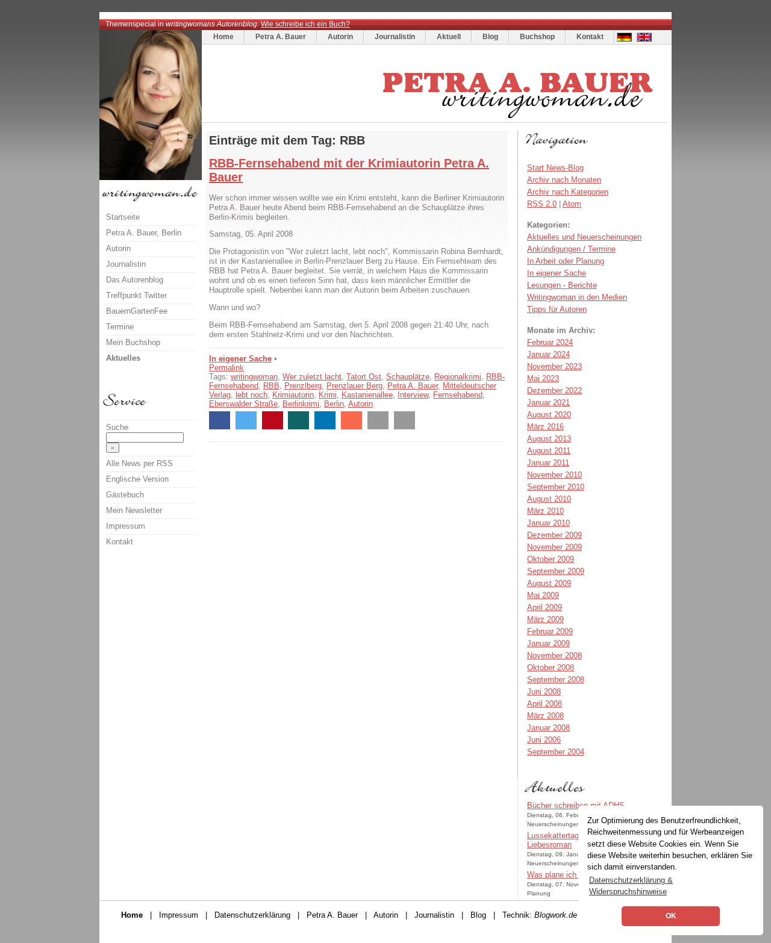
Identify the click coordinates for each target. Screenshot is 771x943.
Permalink (226, 367)
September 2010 (555, 486)
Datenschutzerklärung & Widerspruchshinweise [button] (631, 886)
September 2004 (555, 751)
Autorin (340, 36)
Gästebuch (125, 494)
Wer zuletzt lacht (312, 376)
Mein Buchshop (133, 342)
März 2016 (545, 426)
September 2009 (555, 571)
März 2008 (545, 715)
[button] (219, 420)
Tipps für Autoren (557, 309)
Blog (490, 36)
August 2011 (548, 450)
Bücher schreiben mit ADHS (576, 805)
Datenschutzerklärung (252, 915)
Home (223, 36)
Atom (572, 203)
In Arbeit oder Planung (565, 261)
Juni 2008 (544, 691)
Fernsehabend (457, 394)
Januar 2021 (548, 402)
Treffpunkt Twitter (136, 295)
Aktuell (449, 36)
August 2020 (549, 414)
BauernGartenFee (136, 311)
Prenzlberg (303, 385)
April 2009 (544, 607)
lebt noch (251, 394)
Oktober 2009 (550, 559)
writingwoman (254, 376)
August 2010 (549, 498)
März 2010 (545, 510)
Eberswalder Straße (243, 403)
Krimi (328, 394)
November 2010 (554, 474)
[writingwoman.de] (436, 119)
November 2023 (554, 366)
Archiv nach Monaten (564, 179)
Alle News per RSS (139, 463)
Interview (413, 394)
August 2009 (549, 583)
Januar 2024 (548, 354)
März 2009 (545, 619)
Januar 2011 (548, 462)
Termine (120, 326)
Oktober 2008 (550, 667)
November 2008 (554, 655)
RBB (271, 385)
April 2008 (544, 703)
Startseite (123, 217)
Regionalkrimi (457, 376)
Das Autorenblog (134, 279)
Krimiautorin (293, 394)
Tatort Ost (363, 376)
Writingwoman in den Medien (577, 297)
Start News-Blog (555, 167)
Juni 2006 (544, 739)
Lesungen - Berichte (562, 285)
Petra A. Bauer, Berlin (143, 232)
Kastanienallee (367, 394)
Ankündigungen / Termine (571, 249)
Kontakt (590, 36)
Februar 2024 (550, 342)
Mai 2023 (543, 378)
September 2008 (555, 679)
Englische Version (137, 479)
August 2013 (549, 438)
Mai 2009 (543, 595)
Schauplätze (407, 376)
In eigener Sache (240, 358)
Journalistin (395, 36)
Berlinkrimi (300, 403)
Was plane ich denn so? (569, 874)
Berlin (334, 403)
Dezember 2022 (554, 390)
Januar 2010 (548, 523)
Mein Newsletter (134, 510)
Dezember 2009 (554, 535)
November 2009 (554, 547)
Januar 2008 (548, 727)
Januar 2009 (548, 643)
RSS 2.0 (542, 203)
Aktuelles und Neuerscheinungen (584, 236)
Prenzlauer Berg (354, 385)
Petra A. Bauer (280, 36)
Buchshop (537, 36)
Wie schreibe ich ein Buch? (305, 24)
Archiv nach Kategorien (567, 191)
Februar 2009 (550, 631)
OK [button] (671, 916)
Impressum (125, 526)
